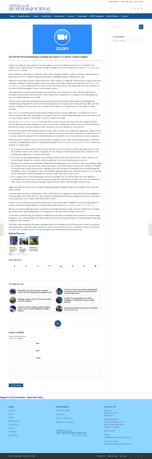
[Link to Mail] (138, 8)
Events (11, 414)
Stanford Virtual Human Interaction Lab (77, 142)
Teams (92, 68)
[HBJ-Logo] (30, 8)
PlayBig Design (17, 456)
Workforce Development (30, 60)
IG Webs (32, 456)
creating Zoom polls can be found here (79, 205)
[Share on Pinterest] (49, 266)
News (63, 60)
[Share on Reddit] (84, 266)
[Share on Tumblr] (72, 266)
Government (13, 425)
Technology (86, 60)
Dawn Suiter (97, 60)
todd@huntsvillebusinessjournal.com (117, 437)
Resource (79, 60)
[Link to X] (135, 8)
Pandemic (68, 60)
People (74, 60)
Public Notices (14, 435)
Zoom (87, 68)
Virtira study (16, 113)
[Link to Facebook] (131, 8)
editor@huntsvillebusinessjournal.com (118, 444)
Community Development (45, 60)
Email (37, 350)
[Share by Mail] (95, 266)
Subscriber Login (126, 1)
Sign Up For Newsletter (65, 422)
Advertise (107, 410)
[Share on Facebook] (14, 266)
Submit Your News (111, 413)
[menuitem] (113, 1)
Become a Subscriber (64, 418)
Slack (97, 68)
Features (12, 410)
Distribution (108, 415)
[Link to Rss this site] (141, 8)
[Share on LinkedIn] (61, 266)
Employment (57, 60)
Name (37, 343)
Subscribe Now (114, 1)
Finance (11, 428)
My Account (139, 1)
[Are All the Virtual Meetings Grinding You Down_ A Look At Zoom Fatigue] (62, 39)
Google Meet (17, 70)
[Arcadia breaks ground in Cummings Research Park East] (1, 229)
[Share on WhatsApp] (38, 266)
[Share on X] (26, 266)
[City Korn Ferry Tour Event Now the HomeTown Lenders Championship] (150, 229)
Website (38, 358)
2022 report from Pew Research (27, 122)
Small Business (14, 421)
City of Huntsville (18, 254)
